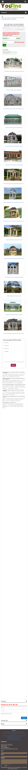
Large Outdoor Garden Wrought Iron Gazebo (14, 314)
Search (23, 5)
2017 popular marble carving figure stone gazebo (14, 277)
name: (2, 750)
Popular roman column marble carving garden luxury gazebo (14, 221)
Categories (4, 12)
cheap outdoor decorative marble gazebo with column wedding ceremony (14, 733)
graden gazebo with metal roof (14, 738)
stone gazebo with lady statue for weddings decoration (14, 731)
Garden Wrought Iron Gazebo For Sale (14, 295)
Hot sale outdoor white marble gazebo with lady (14, 146)
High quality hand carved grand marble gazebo (14, 164)
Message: (3, 758)
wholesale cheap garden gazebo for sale (14, 739)
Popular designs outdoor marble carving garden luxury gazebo (15, 108)
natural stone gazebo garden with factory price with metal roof (14, 735)
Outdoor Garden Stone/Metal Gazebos (11, 17)
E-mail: (2, 754)
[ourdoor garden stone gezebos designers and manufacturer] (11, 6)
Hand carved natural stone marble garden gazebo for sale (14, 183)
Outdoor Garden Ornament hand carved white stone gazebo (14, 202)
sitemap (18, 768)
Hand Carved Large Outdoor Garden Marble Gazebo (14, 71)
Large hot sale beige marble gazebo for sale (14, 239)
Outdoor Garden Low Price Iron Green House (14, 127)
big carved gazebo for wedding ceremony (14, 737)
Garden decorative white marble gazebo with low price (14, 258)
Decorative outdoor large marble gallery (14, 90)
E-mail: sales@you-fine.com (6, 743)
